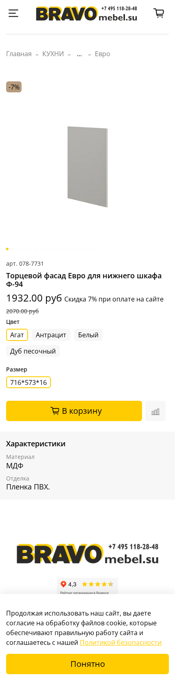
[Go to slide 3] (19, 249)
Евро (102, 53)
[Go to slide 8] (47, 249)
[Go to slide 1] (7, 249)
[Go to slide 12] (70, 249)
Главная (19, 53)
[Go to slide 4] (24, 249)
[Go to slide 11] (64, 249)
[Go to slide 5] (30, 249)
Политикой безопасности (121, 642)
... (79, 53)
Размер (16, 369)
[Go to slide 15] (87, 249)
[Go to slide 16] (93, 249)
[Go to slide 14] (81, 249)
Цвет (13, 322)
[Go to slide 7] (41, 249)
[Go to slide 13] (75, 249)
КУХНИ (53, 53)
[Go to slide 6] (36, 249)
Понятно (87, 663)
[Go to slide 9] (53, 249)
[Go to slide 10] (58, 249)
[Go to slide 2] (13, 249)
